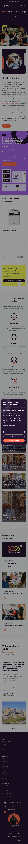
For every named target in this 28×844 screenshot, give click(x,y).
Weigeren (14, 436)
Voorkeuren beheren (15, 432)
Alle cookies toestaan (14, 440)
